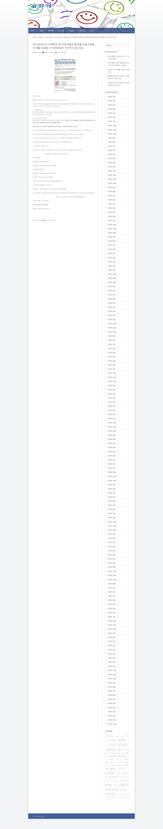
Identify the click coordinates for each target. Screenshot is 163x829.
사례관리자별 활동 (117, 756)
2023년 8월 (111, 241)
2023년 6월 (111, 249)
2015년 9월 (111, 633)
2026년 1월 (111, 121)
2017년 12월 (112, 522)
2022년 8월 (111, 290)
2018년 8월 (111, 489)
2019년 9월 (111, 435)
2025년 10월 (112, 134)
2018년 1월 (111, 517)
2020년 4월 (111, 406)
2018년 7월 (111, 493)
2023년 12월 (112, 224)
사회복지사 (111, 759)
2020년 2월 (111, 414)
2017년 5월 (111, 550)
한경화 (107, 797)
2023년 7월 (111, 245)
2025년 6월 (111, 150)
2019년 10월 (112, 431)
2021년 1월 (111, 369)
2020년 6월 (111, 398)
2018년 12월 (112, 472)
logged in (44, 220)
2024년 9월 (111, 187)
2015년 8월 (111, 637)
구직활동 (112, 740)
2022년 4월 (111, 307)
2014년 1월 (111, 716)
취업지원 (123, 790)
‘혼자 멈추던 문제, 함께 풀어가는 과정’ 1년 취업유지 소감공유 (118, 64)
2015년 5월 (111, 650)
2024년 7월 (111, 196)
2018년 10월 (112, 480)
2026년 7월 (111, 96)
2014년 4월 (111, 703)
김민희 (113, 744)
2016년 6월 (111, 596)
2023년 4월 (111, 257)
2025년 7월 (111, 146)
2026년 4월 (111, 109)
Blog (40, 37)
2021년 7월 (111, 344)
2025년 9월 (111, 138)
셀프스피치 (114, 762)
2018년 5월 (111, 501)
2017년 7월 (111, 542)
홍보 (110, 799)
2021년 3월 (111, 361)
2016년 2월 (111, 612)
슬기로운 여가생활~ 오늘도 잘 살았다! (118, 71)
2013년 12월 (112, 720)
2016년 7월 (111, 592)
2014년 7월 (111, 691)
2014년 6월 (111, 695)
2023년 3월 (111, 262)
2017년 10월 (112, 530)
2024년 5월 (111, 204)
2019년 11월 (112, 427)
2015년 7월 (111, 641)
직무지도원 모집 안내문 (40, 204)
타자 (118, 794)
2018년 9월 (111, 484)
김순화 (122, 744)
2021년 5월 (111, 352)
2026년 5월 (111, 105)
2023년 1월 (111, 270)
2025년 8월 (111, 142)
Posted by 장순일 (61, 52)
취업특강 (111, 793)
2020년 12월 (112, 373)
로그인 (92, 30)
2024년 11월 (112, 179)
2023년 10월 (112, 233)
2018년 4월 (111, 505)
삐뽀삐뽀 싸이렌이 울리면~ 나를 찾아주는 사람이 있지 (118, 77)
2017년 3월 (111, 559)
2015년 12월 (112, 621)
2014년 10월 (112, 678)
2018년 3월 (111, 509)
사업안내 (71, 30)
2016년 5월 (111, 600)
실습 (119, 765)
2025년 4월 (111, 158)
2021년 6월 (111, 348)
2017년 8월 (111, 538)
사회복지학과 (118, 759)
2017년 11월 (112, 526)
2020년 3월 (111, 410)
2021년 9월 (111, 336)
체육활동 (122, 781)
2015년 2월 (111, 662)
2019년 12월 (112, 423)
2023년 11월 (112, 229)
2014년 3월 (111, 707)
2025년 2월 (111, 167)
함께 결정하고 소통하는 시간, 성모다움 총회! (118, 57)
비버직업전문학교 (115, 753)
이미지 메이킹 (121, 769)
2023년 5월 (111, 253)
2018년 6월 (111, 497)
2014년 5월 (111, 699)
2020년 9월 (111, 385)
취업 (116, 785)
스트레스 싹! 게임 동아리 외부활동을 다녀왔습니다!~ (118, 84)
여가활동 (110, 768)
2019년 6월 (111, 447)
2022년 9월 (111, 286)
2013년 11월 (112, 724)
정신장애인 (114, 777)
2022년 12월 (112, 274)
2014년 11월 (112, 674)
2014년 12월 (112, 670)
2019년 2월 (111, 464)
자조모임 (119, 773)
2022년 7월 (111, 295)
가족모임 (109, 736)
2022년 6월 (111, 299)
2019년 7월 (111, 443)
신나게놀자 (112, 765)
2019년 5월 (111, 451)
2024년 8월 (111, 191)
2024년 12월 (112, 175)
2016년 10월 (112, 579)
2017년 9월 (111, 534)
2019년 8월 (111, 439)
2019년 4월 (111, 456)
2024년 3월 (111, 212)
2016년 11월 (112, 575)
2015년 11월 (112, 625)
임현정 (110, 772)
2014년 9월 (111, 683)
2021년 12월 (112, 323)
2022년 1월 (111, 319)
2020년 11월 (112, 377)
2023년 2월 (111, 266)
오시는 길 (61, 30)
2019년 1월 (111, 468)
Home (32, 30)
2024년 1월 (111, 220)
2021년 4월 (111, 357)
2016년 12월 (112, 571)
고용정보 (116, 736)
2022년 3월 (111, 311)
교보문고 (122, 736)
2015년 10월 (112, 629)
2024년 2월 (111, 216)
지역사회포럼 (124, 777)
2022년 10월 (112, 282)
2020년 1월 (111, 418)
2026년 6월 (111, 101)
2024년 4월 (111, 208)
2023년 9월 (111, 237)
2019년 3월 (111, 460)
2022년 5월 (111, 303)
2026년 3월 (111, 113)
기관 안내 (82, 30)
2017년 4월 (111, 555)
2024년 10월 (112, 183)
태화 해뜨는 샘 (126, 794)
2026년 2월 (111, 117)
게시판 (41, 30)
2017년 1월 (111, 567)
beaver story (48, 37)
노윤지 (119, 750)
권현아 (121, 740)
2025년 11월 (112, 130)
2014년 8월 (111, 687)
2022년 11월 (112, 278)
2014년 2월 (111, 711)
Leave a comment (49, 52)
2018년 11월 (112, 476)
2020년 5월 (111, 402)
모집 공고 (47, 208)
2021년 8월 (111, 340)
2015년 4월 (111, 654)
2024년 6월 (111, 200)
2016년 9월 (111, 584)
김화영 (110, 749)
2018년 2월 (111, 513)
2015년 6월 (111, 645)
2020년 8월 (111, 390)
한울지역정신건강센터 (116, 797)
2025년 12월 (112, 125)
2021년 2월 (111, 365)
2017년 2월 (111, 563)
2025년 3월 (111, 162)
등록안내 (51, 30)
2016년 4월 (111, 604)
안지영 (125, 765)
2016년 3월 (111, 608)
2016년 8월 (111, 588)
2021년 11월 (112, 328)
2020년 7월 (111, 394)
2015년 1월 (111, 666)
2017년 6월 (111, 546)
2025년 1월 (111, 171)
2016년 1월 (111, 617)
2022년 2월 (111, 315)
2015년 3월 (111, 658)
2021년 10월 (112, 332)
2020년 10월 (112, 381)
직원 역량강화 (114, 780)
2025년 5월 (111, 154)
